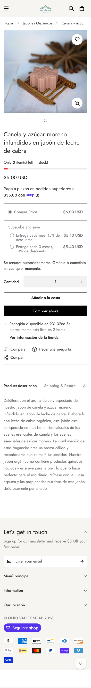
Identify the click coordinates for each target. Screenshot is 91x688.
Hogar (8, 23)
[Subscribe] (82, 561)
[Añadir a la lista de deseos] (77, 39)
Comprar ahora (45, 311)
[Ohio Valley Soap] (46, 8)
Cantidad (11, 282)
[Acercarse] (77, 103)
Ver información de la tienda (33, 337)
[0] (81, 8)
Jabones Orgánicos (37, 23)
